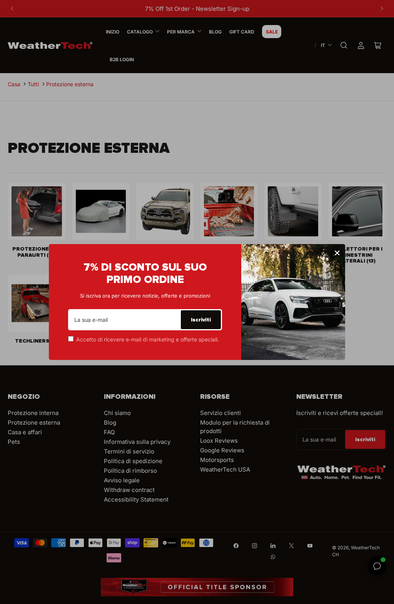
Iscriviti (201, 319)
